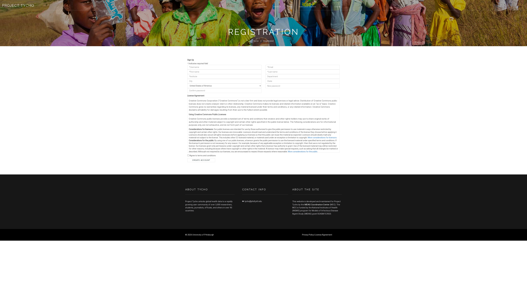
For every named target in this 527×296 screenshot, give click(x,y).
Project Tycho (18, 5)
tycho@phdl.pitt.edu (253, 201)
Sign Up (190, 60)
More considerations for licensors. (322, 137)
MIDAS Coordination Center (317, 205)
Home (256, 41)
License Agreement (195, 96)
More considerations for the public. (303, 151)
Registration (268, 41)
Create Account (201, 160)
